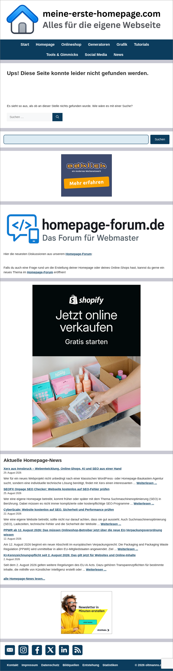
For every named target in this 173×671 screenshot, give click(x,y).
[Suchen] (57, 117)
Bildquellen (71, 665)
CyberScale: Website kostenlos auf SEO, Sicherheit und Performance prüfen (59, 509)
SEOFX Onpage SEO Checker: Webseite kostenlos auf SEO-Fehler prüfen (56, 489)
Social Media (96, 54)
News (118, 54)
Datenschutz (50, 665)
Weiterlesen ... (147, 483)
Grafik (122, 44)
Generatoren (99, 44)
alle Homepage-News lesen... (24, 578)
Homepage (45, 44)
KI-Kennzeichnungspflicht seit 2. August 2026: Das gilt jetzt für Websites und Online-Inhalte (70, 555)
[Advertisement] (68, 89)
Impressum (30, 665)
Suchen (160, 139)
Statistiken (110, 665)
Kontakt (12, 665)
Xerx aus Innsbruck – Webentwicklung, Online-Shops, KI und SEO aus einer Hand (62, 468)
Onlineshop (71, 44)
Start (25, 44)
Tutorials (141, 44)
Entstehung (90, 665)
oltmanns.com (155, 665)
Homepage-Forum (79, 254)
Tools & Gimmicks (62, 54)
